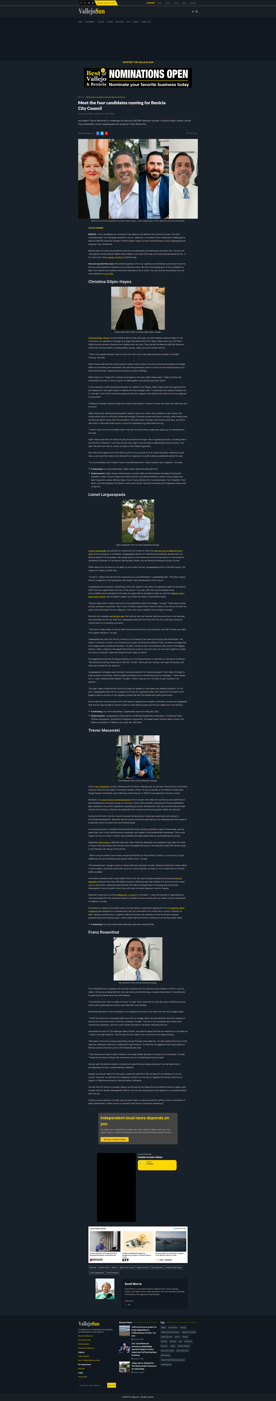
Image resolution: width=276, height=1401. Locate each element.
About (160, 3)
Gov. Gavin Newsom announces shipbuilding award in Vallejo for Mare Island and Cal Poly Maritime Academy (144, 1349)
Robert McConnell (167, 1351)
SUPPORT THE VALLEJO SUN (138, 62)
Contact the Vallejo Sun (86, 1348)
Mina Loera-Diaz (182, 1351)
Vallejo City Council (188, 1332)
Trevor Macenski (157, 1267)
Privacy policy (82, 1377)
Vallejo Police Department (170, 1332)
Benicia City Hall (142, 1267)
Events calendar (83, 1356)
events (177, 1337)
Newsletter (146, 22)
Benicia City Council (127, 1267)
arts (180, 1341)
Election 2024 (104, 1267)
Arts (128, 22)
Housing (110, 22)
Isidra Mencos (99, 114)
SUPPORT (151, 3)
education (188, 1341)
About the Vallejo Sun (85, 1336)
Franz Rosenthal (112, 1273)
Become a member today (114, 1139)
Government (90, 22)
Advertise (81, 1368)
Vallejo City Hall (166, 1337)
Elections (93, 1267)
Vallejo (163, 1327)
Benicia (114, 1267)
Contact (176, 3)
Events (136, 22)
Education (120, 22)
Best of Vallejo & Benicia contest (89, 1360)
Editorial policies (83, 1344)
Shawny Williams (184, 1346)
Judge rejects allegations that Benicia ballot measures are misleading (144, 1366)
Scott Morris (90, 114)
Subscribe (193, 3)
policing (183, 1327)
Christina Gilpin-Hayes (173, 1267)
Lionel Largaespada (97, 1273)
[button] (105, 1246)
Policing (101, 22)
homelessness (166, 1364)
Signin (184, 3)
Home (80, 22)
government (173, 1327)
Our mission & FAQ (84, 1340)
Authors (167, 3)
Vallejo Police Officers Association (173, 1360)
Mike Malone (165, 1355)
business (173, 1341)
